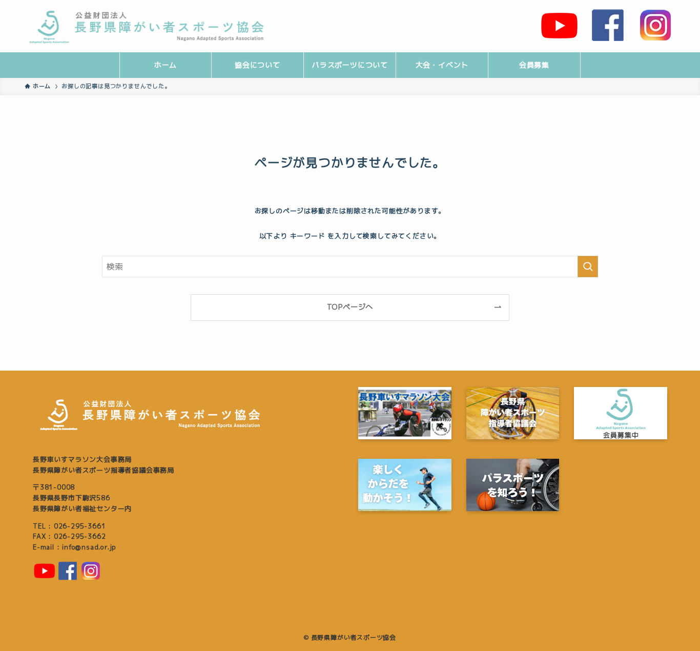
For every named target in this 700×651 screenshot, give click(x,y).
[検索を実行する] (588, 266)
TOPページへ (350, 307)
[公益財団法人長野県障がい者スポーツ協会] (155, 25)
